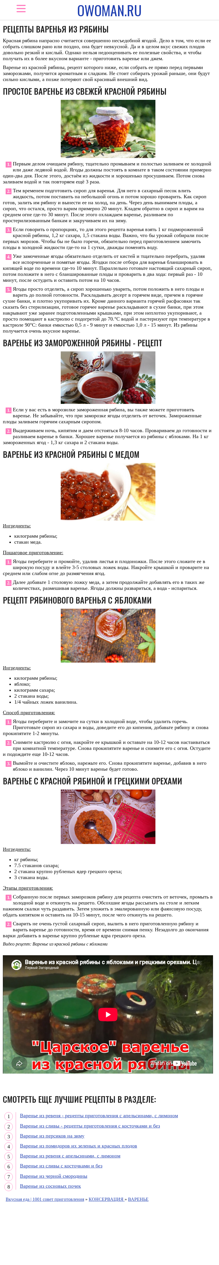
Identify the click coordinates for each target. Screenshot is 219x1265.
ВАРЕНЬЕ (138, 1199)
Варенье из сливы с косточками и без (61, 1166)
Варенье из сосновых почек (50, 1186)
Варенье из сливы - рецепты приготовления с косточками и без (90, 1126)
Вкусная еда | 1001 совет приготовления (45, 1199)
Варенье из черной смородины (53, 1176)
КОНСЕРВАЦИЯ (107, 1199)
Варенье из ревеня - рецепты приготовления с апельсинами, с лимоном (99, 1115)
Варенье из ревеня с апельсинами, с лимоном (70, 1156)
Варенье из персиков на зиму (52, 1136)
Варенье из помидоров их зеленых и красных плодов (78, 1146)
